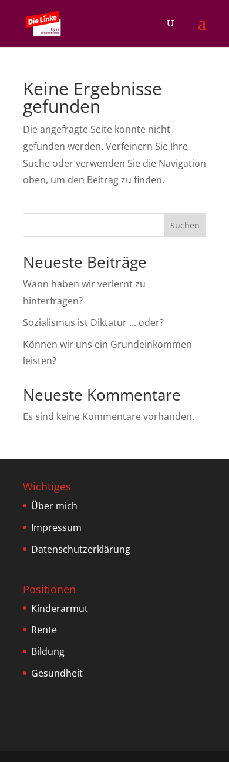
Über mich (54, 505)
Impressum (56, 527)
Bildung (48, 651)
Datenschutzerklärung (80, 549)
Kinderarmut (59, 608)
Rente (44, 629)
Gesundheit (57, 673)
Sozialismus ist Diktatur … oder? (93, 322)
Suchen (185, 225)
